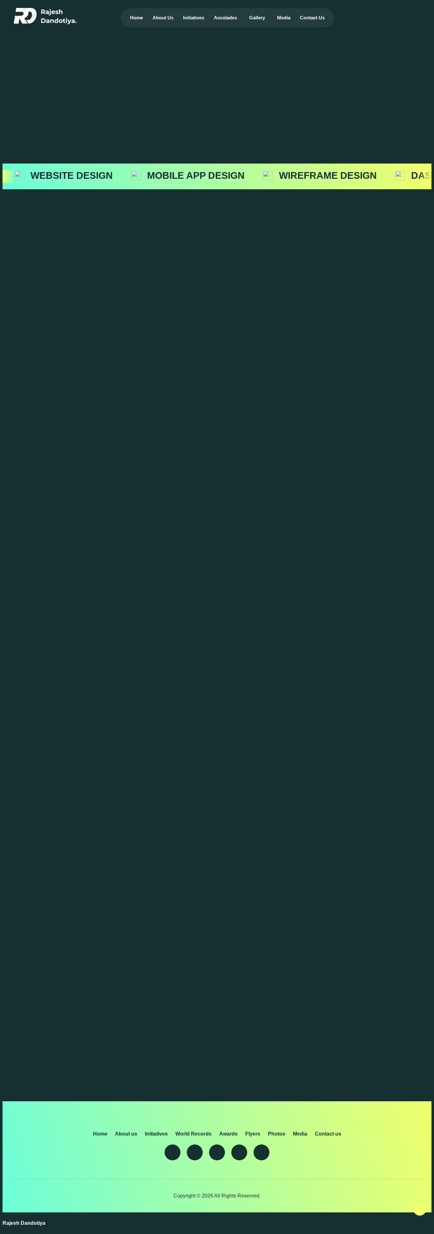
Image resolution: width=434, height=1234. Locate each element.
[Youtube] (217, 1152)
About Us (163, 17)
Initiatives (193, 17)
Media (283, 17)
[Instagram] (261, 1152)
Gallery (257, 17)
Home (136, 17)
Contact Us (312, 17)
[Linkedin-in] (195, 1152)
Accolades (225, 17)
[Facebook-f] (239, 1152)
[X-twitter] (172, 1152)
